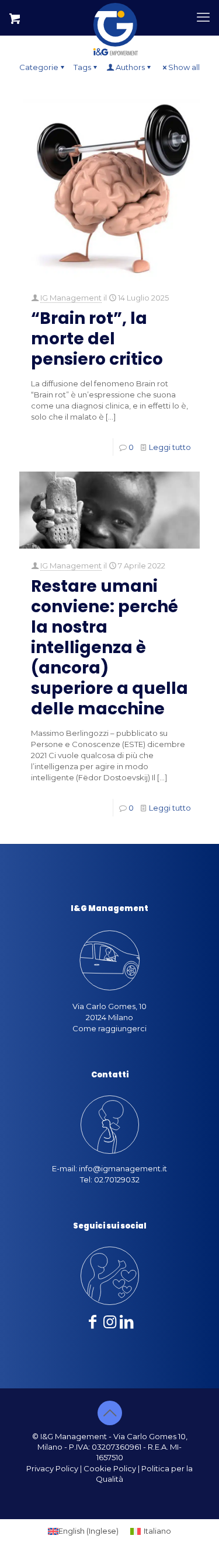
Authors (130, 67)
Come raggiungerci (109, 1028)
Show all (184, 67)
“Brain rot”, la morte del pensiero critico (97, 339)
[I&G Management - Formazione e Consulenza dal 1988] (115, 17)
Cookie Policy (110, 1468)
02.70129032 (117, 1179)
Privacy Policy (52, 1468)
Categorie (38, 67)
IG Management (71, 297)
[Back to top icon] (110, 1413)
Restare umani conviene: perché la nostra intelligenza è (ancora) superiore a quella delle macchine (109, 647)
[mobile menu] (203, 17)
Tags (82, 67)
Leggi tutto (170, 447)
